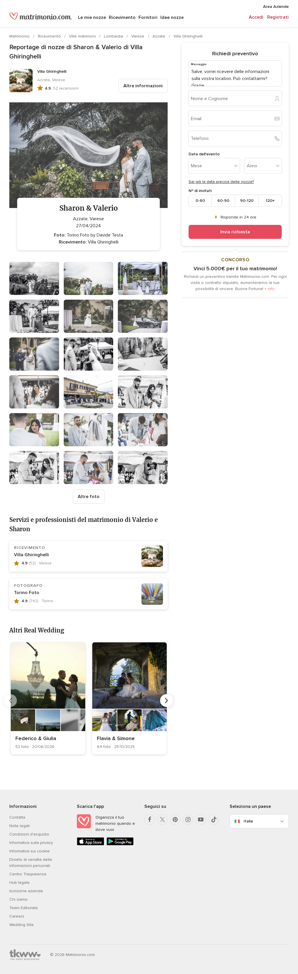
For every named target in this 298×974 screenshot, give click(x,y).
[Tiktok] (213, 819)
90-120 (246, 200)
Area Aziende (276, 6)
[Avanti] (166, 700)
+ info (270, 288)
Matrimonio (20, 36)
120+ (270, 200)
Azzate (159, 36)
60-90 (223, 200)
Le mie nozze (92, 17)
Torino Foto (26, 593)
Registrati (278, 17)
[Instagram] (188, 819)
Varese (138, 36)
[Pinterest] (175, 819)
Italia (248, 821)
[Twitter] (162, 819)
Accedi (256, 17)
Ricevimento (122, 17)
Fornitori (148, 17)
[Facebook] (149, 819)
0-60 (200, 200)
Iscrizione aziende (26, 890)
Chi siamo (18, 899)
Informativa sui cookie (29, 851)
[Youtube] (201, 819)
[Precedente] (10, 700)
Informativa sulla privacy (31, 842)
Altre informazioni (143, 86)
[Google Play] (120, 844)
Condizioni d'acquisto (29, 834)
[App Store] (90, 844)
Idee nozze (172, 17)
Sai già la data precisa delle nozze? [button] (221, 181)
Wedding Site (21, 924)
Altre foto (89, 497)
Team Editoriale (23, 907)
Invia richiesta (235, 232)
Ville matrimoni (83, 36)
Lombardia (114, 36)
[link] (48, 698)
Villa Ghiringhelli (188, 36)
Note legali (19, 825)
